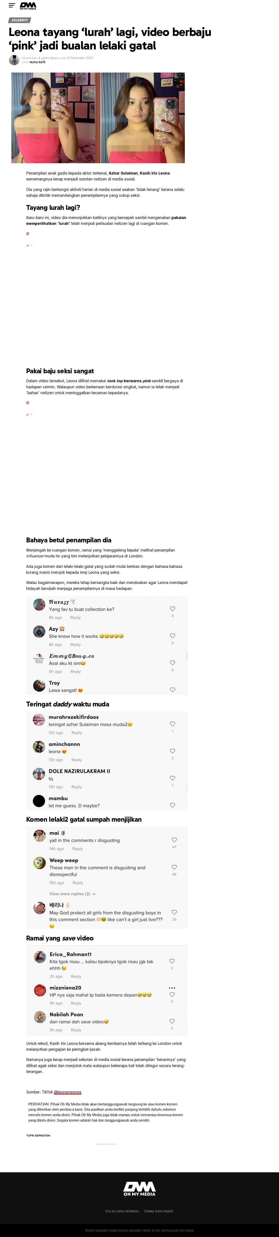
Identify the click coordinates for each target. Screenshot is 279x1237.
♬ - (29, 245)
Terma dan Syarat (159, 1211)
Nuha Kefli (38, 62)
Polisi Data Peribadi (122, 1211)
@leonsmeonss (67, 1091)
